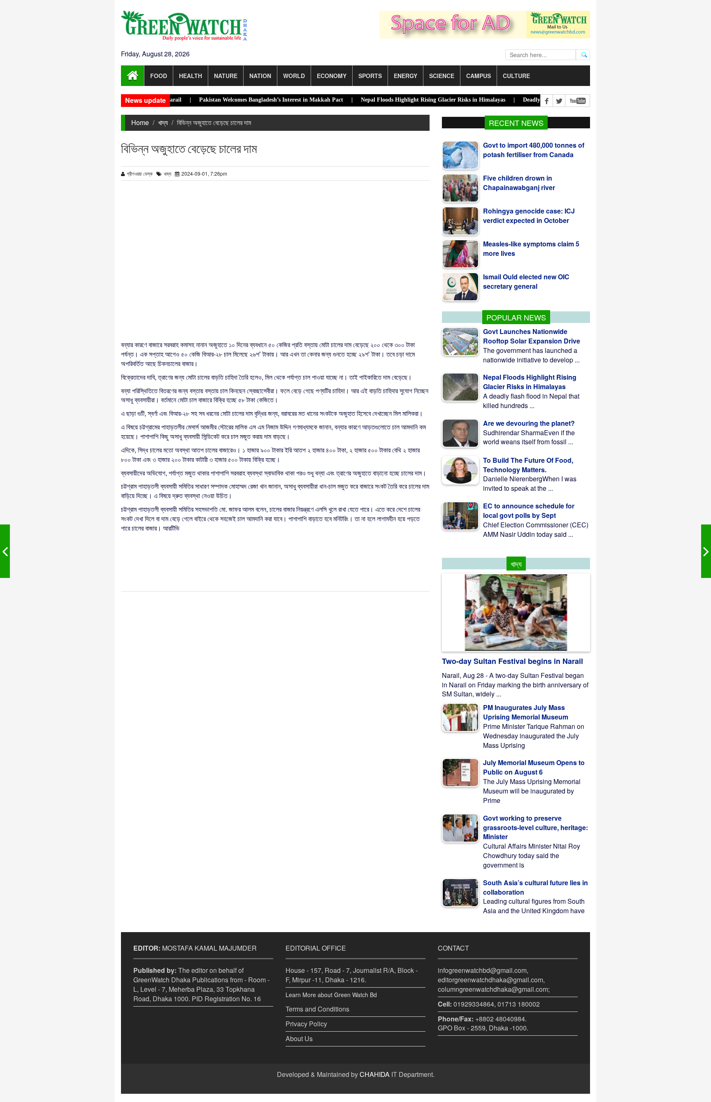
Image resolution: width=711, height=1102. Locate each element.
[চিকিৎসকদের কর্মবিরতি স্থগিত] (5, 551)
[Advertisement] (275, 264)
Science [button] (441, 76)
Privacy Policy (306, 1023)
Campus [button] (478, 76)
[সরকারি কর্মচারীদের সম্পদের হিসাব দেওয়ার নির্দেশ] (706, 551)
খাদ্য (163, 122)
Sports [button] (370, 76)
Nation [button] (260, 76)
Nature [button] (225, 76)
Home (140, 122)
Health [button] (190, 76)
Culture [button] (516, 76)
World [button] (294, 76)
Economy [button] (331, 76)
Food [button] (158, 76)
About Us (299, 1038)
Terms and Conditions (317, 1009)
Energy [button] (405, 76)
